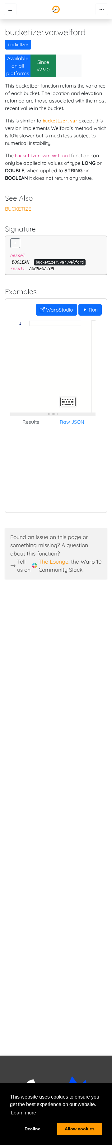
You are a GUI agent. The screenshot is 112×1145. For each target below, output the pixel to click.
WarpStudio (59, 310)
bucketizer (18, 44)
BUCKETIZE (18, 209)
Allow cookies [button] (80, 1128)
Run (92, 310)
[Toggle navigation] (101, 9)
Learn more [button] (23, 1112)
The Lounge (53, 561)
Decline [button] (32, 1128)
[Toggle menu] (10, 9)
